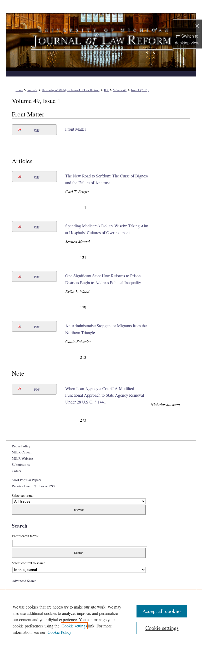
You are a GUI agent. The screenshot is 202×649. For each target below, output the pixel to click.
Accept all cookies (161, 611)
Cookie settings (74, 625)
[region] (101, 619)
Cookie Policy (59, 632)
